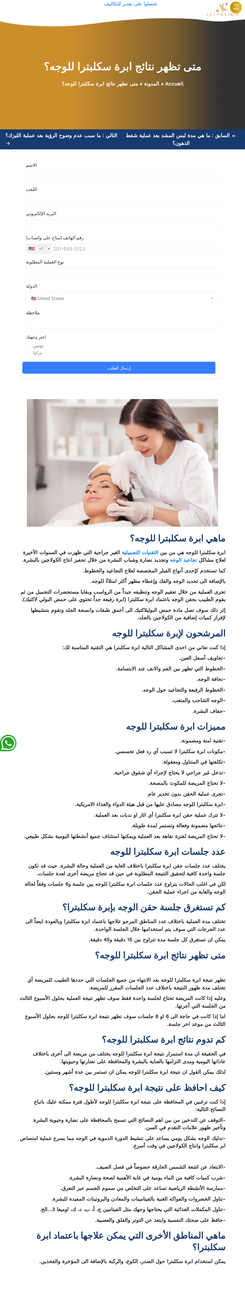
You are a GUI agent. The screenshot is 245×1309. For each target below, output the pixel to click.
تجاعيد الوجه (183, 560)
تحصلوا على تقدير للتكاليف (130, 4)
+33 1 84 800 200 (114, 1287)
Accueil (174, 84)
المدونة (151, 84)
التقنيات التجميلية (140, 552)
